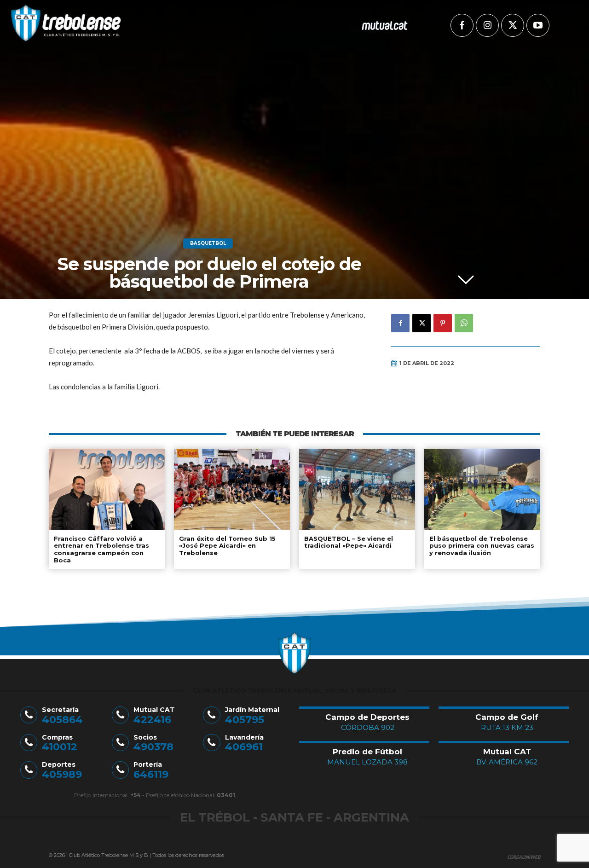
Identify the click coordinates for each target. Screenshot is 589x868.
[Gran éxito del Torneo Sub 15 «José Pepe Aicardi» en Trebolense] (232, 489)
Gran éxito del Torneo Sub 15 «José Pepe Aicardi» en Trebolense (227, 545)
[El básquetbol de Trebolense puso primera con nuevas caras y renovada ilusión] (482, 489)
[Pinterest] (442, 323)
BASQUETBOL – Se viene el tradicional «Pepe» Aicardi (348, 542)
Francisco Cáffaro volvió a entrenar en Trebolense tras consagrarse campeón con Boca (101, 549)
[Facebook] (462, 25)
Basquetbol (208, 243)
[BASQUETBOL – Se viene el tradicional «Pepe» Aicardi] (357, 489)
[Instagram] (487, 25)
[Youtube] (537, 25)
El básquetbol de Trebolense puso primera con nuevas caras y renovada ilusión (481, 545)
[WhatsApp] (464, 323)
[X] (512, 25)
